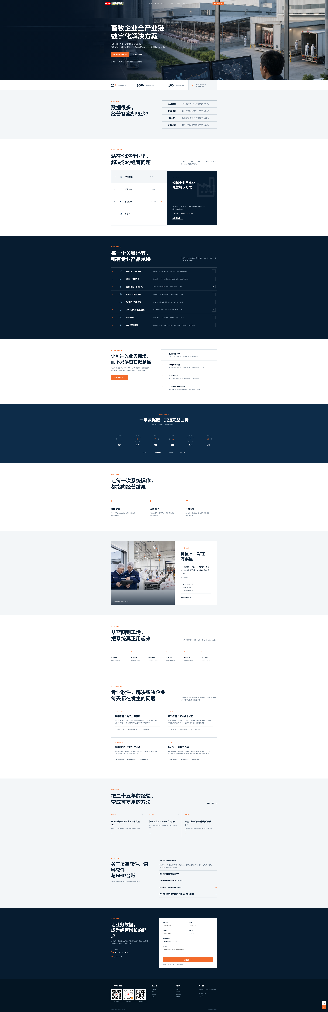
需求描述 (165, 946)
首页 (150, 3)
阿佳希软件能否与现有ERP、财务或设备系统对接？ (177, 894)
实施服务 (178, 3)
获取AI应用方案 (118, 377)
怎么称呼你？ (166, 922)
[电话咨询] (324, 1003)
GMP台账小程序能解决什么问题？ (171, 887)
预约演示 (217, 3)
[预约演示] (324, 1007)
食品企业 (154, 997)
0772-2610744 (202, 993)
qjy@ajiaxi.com (118, 956)
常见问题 (178, 997)
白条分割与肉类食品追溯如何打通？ (171, 880)
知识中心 (185, 3)
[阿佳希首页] (114, 3)
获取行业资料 (210, 803)
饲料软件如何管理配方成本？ (169, 874)
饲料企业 (154, 989)
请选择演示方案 (166, 938)
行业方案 (156, 3)
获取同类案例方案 (186, 597)
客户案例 (170, 3)
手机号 (190, 922)
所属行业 (191, 930)
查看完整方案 (176, 218)
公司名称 (165, 930)
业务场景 (178, 992)
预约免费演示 (139, 54)
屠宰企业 (154, 994)
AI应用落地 (178, 994)
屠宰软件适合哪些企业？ (167, 860)
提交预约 (187, 960)
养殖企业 (154, 992)
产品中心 (163, 3)
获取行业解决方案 (118, 54)
